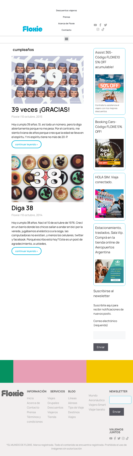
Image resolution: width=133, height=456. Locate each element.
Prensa (66, 16)
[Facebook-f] (100, 25)
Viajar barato (97, 409)
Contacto (66, 29)
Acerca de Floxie (66, 23)
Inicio (30, 398)
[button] (66, 38)
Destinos (74, 412)
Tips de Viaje (76, 407)
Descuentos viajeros (66, 10)
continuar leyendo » (26, 144)
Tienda (52, 417)
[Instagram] (98, 29)
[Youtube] (95, 25)
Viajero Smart (97, 405)
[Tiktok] (103, 29)
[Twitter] (105, 25)
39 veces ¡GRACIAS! (41, 109)
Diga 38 (22, 208)
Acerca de (33, 403)
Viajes (72, 417)
